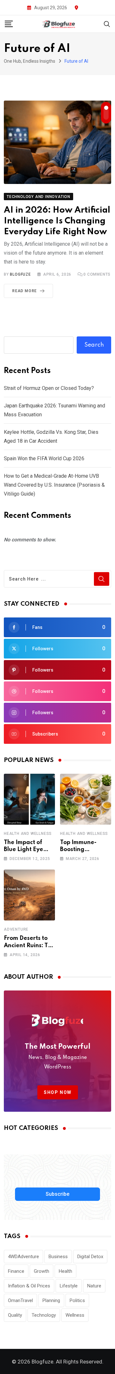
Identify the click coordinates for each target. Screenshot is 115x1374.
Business (58, 1256)
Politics (77, 1300)
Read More (24, 291)
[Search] (107, 23)
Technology (44, 1315)
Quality (15, 1315)
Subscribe (57, 1194)
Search (94, 345)
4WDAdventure (23, 1256)
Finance (16, 1271)
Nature (94, 1286)
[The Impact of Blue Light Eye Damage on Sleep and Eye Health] (29, 799)
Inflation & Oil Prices (29, 1286)
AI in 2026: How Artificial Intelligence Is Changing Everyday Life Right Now (57, 221)
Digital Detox (90, 1256)
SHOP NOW (58, 1092)
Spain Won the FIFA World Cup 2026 (44, 458)
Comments (97, 274)
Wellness (74, 1315)
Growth (41, 1271)
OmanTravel (20, 1300)
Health (65, 1271)
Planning (51, 1300)
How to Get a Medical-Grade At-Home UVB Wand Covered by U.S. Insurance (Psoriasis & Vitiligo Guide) (54, 485)
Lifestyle (69, 1286)
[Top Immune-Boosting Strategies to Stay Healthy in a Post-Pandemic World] (85, 799)
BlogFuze (20, 274)
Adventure (16, 929)
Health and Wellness (28, 833)
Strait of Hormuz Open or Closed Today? (49, 388)
